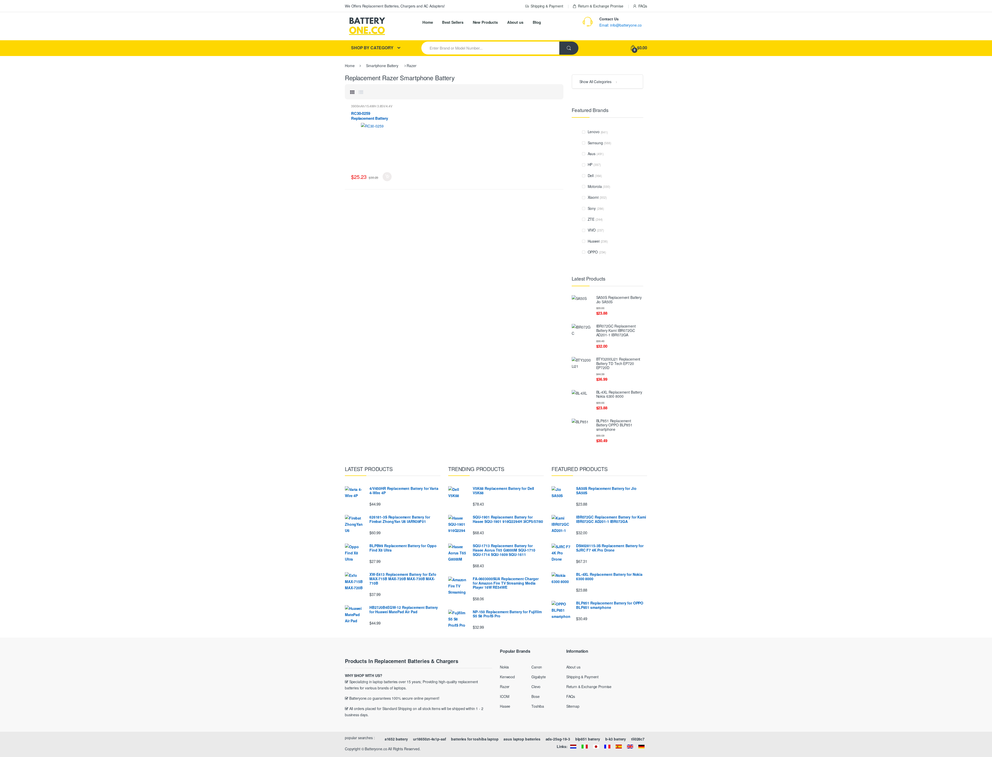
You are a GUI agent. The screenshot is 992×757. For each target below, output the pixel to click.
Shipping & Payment (547, 6)
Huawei (594, 241)
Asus (591, 153)
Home (427, 22)
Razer (504, 686)
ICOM (504, 696)
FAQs (642, 6)
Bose (535, 696)
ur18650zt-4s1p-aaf (429, 739)
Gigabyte (538, 676)
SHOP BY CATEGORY (372, 48)
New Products (485, 22)
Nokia (504, 667)
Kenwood (507, 676)
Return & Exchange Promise (600, 6)
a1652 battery (396, 739)
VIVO (592, 230)
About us (515, 22)
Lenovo (594, 131)
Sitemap (572, 706)
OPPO (593, 251)
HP (590, 164)
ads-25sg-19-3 (558, 739)
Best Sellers (452, 22)
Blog (537, 22)
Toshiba (537, 706)
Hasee (505, 706)
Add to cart (387, 176)
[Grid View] (352, 92)
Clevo (535, 686)
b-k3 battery (615, 739)
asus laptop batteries (521, 739)
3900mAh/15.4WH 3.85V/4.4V (371, 106)
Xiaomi (593, 197)
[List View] (361, 92)
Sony (592, 208)
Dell (591, 175)
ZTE (591, 219)
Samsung (595, 142)
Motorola (595, 186)
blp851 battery (587, 739)
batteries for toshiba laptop (474, 739)
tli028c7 (638, 739)
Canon (536, 667)
